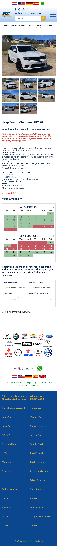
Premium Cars (8, 444)
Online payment (9, 489)
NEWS (4, 516)
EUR (33, 13)
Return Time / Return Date (38, 293)
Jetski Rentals (37, 462)
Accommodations (39, 471)
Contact (5, 498)
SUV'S (4, 453)
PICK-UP (5, 435)
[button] (53, 14)
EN (20, 13)
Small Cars (6, 417)
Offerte (5, 471)
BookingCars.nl (29, 541)
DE (24, 13)
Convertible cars (38, 426)
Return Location (36, 282)
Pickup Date (8, 293)
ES (29, 13)
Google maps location (41, 516)
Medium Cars (37, 417)
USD (39, 13)
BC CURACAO (37, 507)
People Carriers (38, 444)
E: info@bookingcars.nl (13, 408)
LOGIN (4, 525)
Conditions (35, 489)
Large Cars (7, 426)
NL (16, 13)
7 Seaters (6, 462)
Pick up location (10, 282)
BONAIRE (6, 507)
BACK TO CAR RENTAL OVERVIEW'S (17, 312)
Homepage (35, 408)
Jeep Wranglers (38, 453)
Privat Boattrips (38, 480)
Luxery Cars (36, 435)
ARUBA (33, 498)
